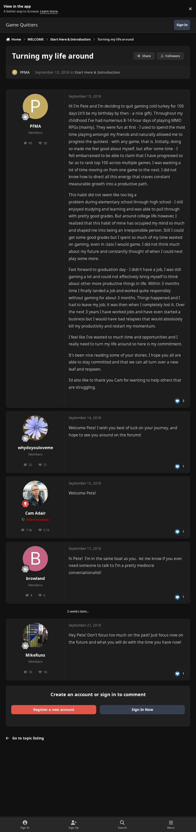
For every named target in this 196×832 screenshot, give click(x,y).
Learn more (10, 8)
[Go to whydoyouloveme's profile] (35, 427)
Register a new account (53, 709)
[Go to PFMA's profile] (14, 72)
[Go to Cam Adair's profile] (35, 493)
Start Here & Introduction (97, 72)
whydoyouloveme (35, 447)
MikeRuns (35, 655)
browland (35, 578)
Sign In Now (142, 709)
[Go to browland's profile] (35, 558)
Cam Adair (35, 513)
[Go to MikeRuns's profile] (35, 635)
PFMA (25, 72)
